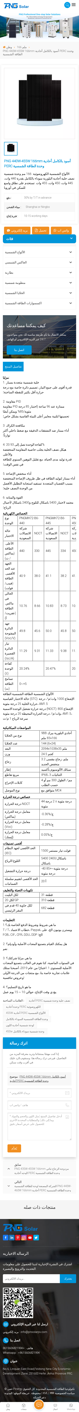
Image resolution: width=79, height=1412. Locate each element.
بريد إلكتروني (19, 230)
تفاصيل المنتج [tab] (13, 366)
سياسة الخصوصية (65, 1393)
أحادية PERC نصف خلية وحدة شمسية (49, 1000)
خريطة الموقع (22, 1393)
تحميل (42, 230)
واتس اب (63, 230)
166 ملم (22, 47)
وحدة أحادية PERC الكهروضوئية (23, 1006)
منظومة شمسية (15, 283)
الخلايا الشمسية (15, 293)
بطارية (9, 272)
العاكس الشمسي (16, 262)
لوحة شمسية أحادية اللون (20, 1025)
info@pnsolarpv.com (34, 1332)
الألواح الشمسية (15, 252)
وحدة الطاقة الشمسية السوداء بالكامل (27, 1019)
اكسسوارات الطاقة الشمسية (23, 303)
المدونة (8, 1393)
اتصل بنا (19, 350)
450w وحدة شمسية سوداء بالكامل (25, 1031)
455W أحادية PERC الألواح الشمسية (26, 1012)
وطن (9, 47)
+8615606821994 (14, 1348)
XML (45, 1393)
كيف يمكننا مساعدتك (26, 325)
